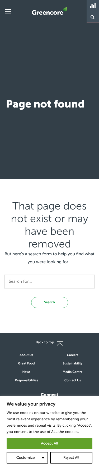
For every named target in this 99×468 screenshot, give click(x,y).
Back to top (45, 342)
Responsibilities (26, 380)
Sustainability (72, 363)
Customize (25, 457)
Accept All (49, 443)
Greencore (49, 11)
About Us (26, 355)
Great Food (26, 363)
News (26, 372)
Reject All (71, 457)
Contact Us (72, 380)
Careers (72, 355)
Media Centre (73, 372)
